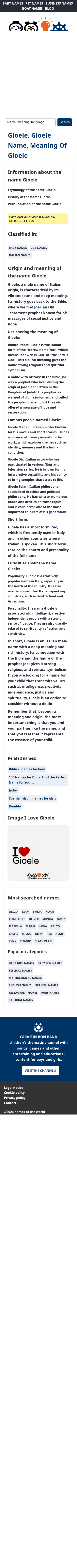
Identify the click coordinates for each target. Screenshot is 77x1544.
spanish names (46, 985)
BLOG (49, 8)
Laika (43, 926)
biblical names (20, 970)
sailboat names (21, 1000)
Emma (37, 911)
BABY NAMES (13, 3)
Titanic (25, 941)
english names (20, 985)
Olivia (13, 911)
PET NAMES (34, 3)
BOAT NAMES (32, 8)
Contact (10, 1103)
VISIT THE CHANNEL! (40, 1070)
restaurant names (23, 992)
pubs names (50, 992)
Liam (25, 911)
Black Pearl (44, 941)
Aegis (59, 934)
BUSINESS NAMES (59, 3)
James (61, 919)
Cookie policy (14, 1092)
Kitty (39, 934)
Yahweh (27, 355)
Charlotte (17, 919)
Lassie (13, 934)
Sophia (47, 919)
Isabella (15, 926)
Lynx (12, 941)
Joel (37, 307)
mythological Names (25, 978)
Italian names (20, 255)
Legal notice (13, 1087)
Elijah (30, 926)
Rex (49, 934)
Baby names (18, 248)
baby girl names (21, 963)
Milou (26, 934)
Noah (49, 911)
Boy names (39, 248)
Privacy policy (14, 1098)
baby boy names (50, 963)
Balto (55, 926)
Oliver (34, 919)
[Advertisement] (38, 73)
